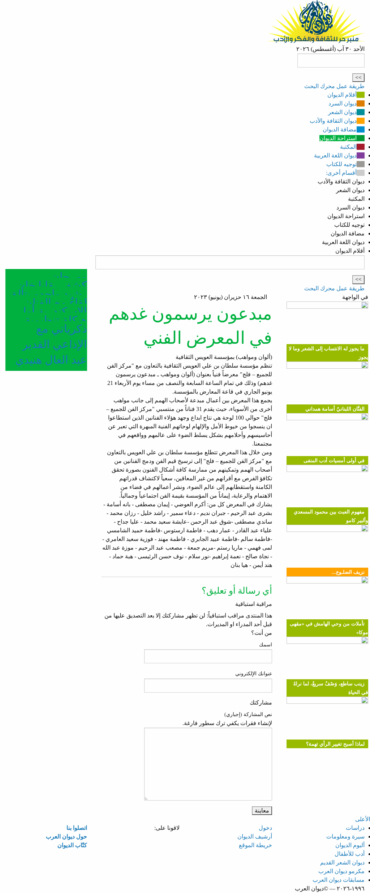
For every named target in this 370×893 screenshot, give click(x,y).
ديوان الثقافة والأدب (333, 121)
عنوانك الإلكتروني (253, 673)
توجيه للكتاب (341, 164)
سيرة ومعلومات (345, 836)
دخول (265, 828)
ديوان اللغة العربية (335, 155)
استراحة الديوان (338, 138)
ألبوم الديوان (350, 845)
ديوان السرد (342, 103)
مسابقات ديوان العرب (339, 880)
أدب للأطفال (350, 854)
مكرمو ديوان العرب (341, 871)
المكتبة (348, 147)
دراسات (355, 828)
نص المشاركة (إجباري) (248, 714)
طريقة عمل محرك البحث (334, 86)
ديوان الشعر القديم (342, 862)
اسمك (265, 644)
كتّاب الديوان (72, 845)
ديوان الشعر (342, 112)
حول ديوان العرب (66, 836)
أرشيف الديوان (254, 836)
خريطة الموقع (255, 845)
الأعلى (362, 819)
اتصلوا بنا (76, 828)
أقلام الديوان (342, 95)
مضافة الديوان (340, 129)
